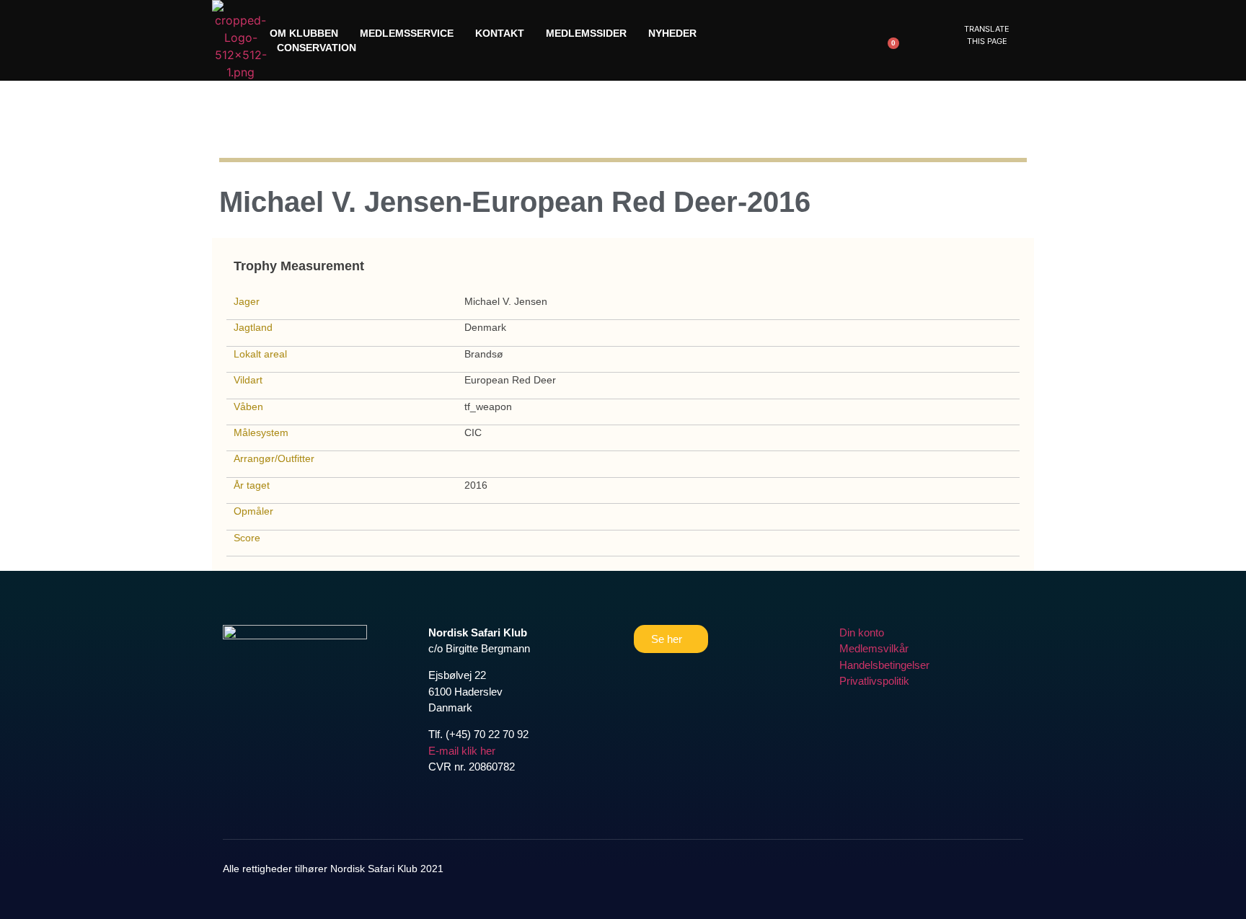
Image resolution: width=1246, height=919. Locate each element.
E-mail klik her (461, 751)
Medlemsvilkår (874, 648)
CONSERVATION (316, 47)
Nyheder (672, 33)
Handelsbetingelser (884, 665)
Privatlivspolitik (874, 681)
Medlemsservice (407, 33)
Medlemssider (586, 33)
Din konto (861, 632)
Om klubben (304, 33)
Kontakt (499, 33)
